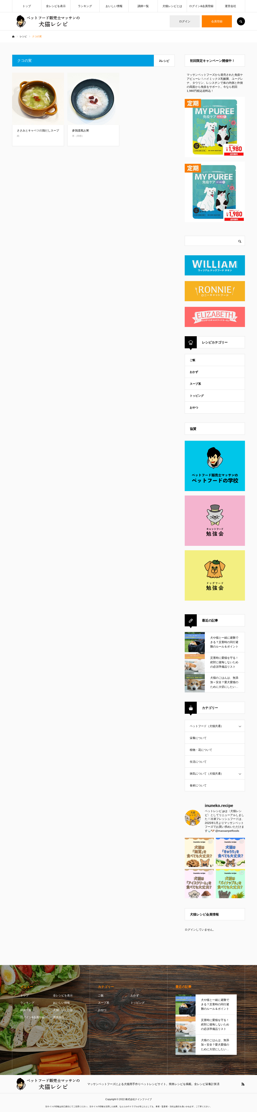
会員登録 (216, 21)
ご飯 (192, 360)
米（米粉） (78, 135)
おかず (194, 371)
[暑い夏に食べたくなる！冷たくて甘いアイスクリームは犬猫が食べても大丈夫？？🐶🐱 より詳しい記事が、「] (199, 883)
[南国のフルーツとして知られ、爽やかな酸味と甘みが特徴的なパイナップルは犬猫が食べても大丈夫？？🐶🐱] (230, 883)
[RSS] (243, 1084)
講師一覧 (143, 6)
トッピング (197, 395)
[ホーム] (13, 36)
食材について (198, 785)
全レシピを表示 (56, 6)
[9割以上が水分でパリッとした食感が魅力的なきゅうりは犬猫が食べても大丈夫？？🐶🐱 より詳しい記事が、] (230, 852)
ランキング (85, 6)
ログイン (184, 21)
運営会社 (230, 6)
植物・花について (201, 749)
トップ (26, 6)
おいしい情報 (114, 6)
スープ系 (195, 383)
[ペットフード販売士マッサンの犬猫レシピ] (47, 21)
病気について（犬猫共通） (206, 773)
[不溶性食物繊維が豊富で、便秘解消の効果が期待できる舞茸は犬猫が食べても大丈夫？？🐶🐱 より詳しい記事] (199, 852)
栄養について (198, 738)
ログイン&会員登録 (201, 6)
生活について (198, 761)
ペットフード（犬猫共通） (206, 726)
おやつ (194, 407)
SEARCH (241, 21)
